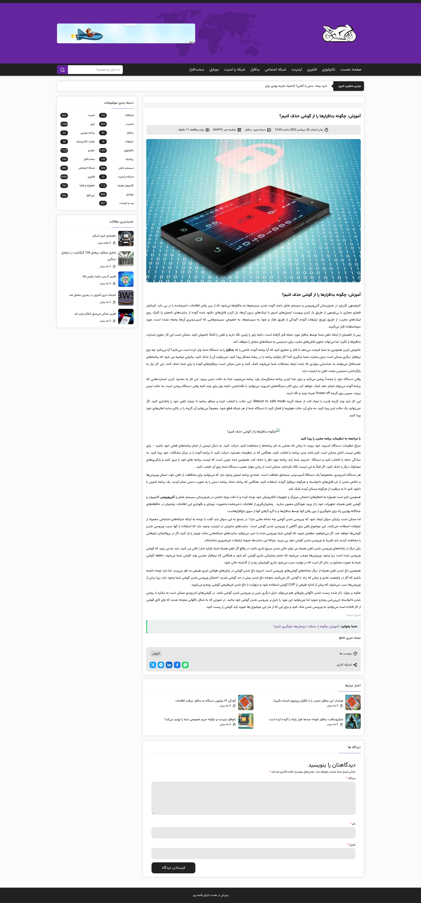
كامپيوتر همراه (117, 185)
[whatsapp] (185, 665)
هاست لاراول (210, 895)
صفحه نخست (351, 69)
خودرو (78, 150)
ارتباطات (117, 115)
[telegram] (161, 665)
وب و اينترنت (117, 203)
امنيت (78, 115)
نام (352, 824)
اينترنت (296, 69)
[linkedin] (169, 665)
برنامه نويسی (79, 133)
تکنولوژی (328, 69)
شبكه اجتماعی (275, 69)
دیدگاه (350, 778)
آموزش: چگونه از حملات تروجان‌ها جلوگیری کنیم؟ (306, 626)
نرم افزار (78, 195)
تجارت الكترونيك (79, 141)
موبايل (214, 69)
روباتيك (117, 159)
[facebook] (177, 665)
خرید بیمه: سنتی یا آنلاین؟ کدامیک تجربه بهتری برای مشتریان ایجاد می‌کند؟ (282, 86)
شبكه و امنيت (234, 69)
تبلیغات (118, 141)
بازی (77, 124)
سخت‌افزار (196, 69)
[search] (62, 69)
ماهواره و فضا (78, 185)
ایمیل (351, 845)
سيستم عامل (117, 168)
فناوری (312, 69)
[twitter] (153, 665)
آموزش (156, 653)
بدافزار (255, 69)
